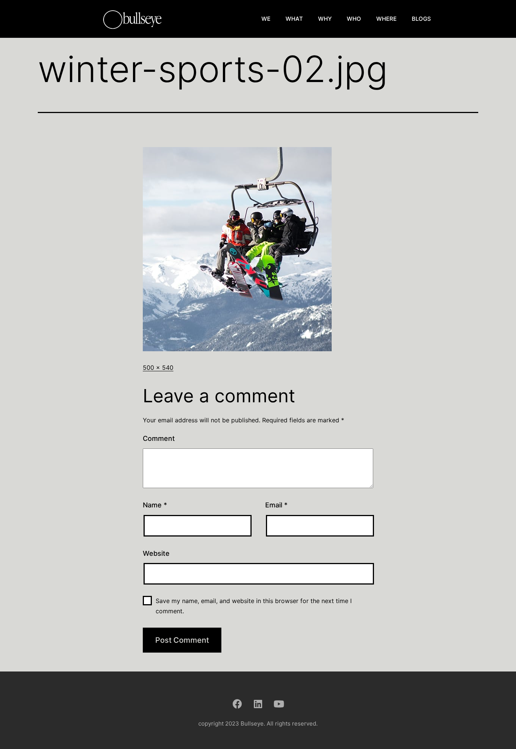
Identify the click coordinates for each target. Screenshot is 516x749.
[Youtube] (278, 703)
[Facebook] (237, 703)
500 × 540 (158, 367)
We (265, 18)
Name (155, 505)
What (294, 18)
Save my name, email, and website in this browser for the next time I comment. (254, 606)
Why (325, 18)
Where (386, 18)
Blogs (421, 18)
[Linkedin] (258, 703)
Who (354, 18)
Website (156, 553)
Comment (159, 438)
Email (276, 505)
